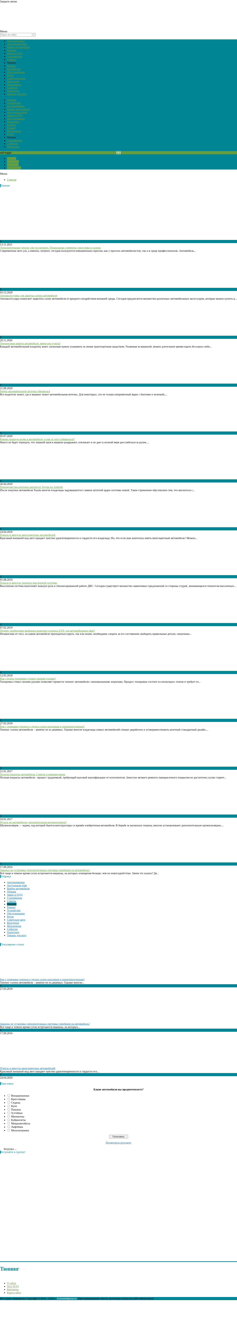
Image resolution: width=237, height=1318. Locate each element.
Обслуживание (16, 72)
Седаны (15, 1102)
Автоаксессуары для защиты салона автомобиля (28, 295)
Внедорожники (20, 1095)
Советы (11, 59)
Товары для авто (16, 93)
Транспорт (13, 90)
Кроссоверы (18, 1099)
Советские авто (16, 78)
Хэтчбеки (17, 1113)
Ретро (10, 75)
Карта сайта (14, 167)
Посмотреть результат (118, 1142)
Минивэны (17, 1116)
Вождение (13, 81)
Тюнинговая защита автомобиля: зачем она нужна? (30, 343)
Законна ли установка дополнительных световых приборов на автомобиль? (45, 870)
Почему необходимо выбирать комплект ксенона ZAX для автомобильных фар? (47, 630)
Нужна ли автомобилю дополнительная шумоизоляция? (33, 822)
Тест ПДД (13, 161)
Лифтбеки (17, 1126)
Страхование (14, 56)
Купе (14, 1106)
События (12, 87)
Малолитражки (20, 1130)
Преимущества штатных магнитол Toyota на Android (31, 487)
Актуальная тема (17, 44)
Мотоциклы (14, 84)
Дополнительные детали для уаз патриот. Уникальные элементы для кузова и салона (50, 247)
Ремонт (11, 65)
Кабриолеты (18, 1119)
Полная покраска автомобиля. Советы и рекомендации (32, 774)
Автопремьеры (16, 40)
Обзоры (11, 50)
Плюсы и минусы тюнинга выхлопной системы (28, 582)
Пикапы (16, 1109)
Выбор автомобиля (18, 47)
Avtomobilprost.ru (67, 1298)
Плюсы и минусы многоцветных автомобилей (27, 534)
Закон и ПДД (15, 53)
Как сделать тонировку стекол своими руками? (28, 678)
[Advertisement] (26, 1208)
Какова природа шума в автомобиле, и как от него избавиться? (37, 439)
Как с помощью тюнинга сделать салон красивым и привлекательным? (42, 726)
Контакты (13, 164)
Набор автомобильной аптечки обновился (25, 391)
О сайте (11, 158)
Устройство (13, 68)
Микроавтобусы (20, 1123)
